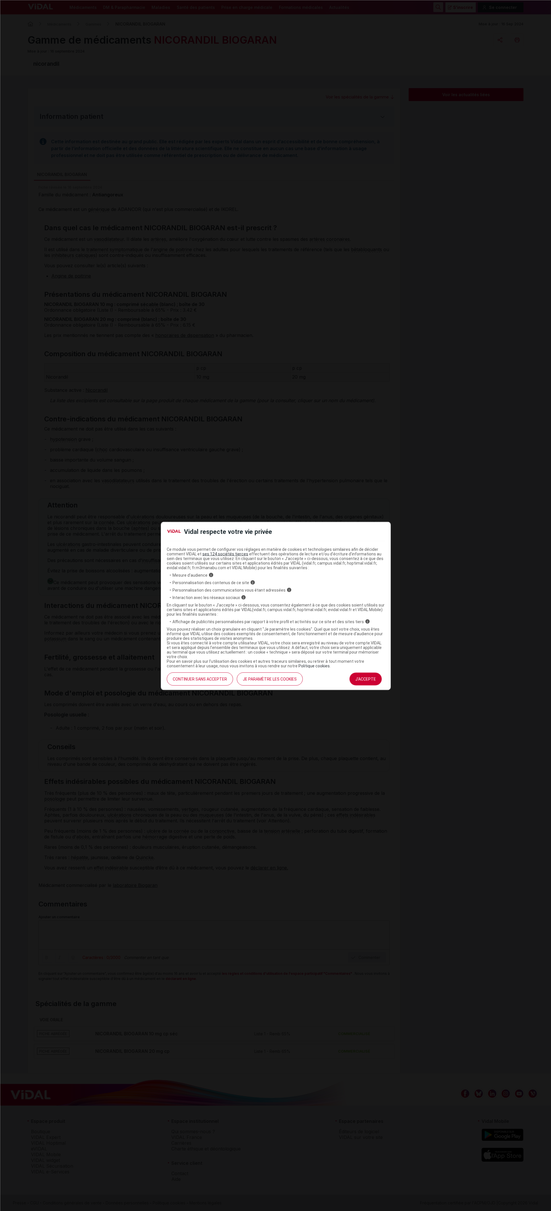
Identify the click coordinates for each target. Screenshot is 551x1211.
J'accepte (365, 679)
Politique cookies (314, 665)
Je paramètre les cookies (270, 679)
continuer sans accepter (200, 679)
